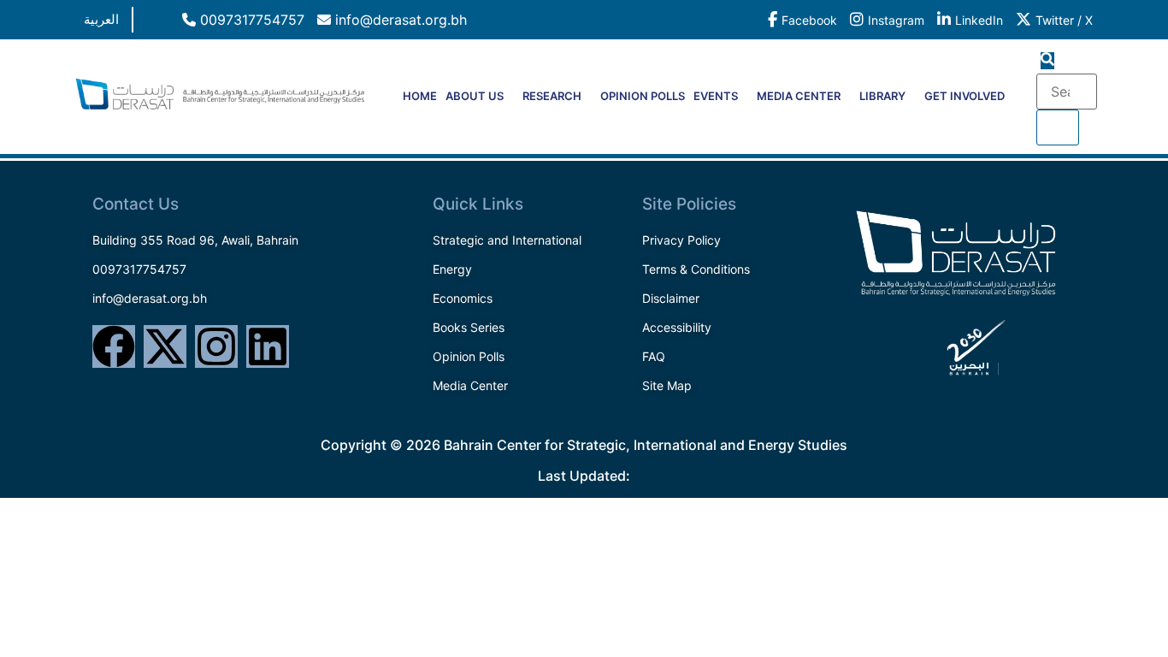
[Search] (1057, 127)
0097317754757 (250, 19)
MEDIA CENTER (799, 96)
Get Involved (964, 96)
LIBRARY (882, 96)
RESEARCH (551, 96)
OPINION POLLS (642, 96)
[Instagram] (216, 346)
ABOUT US (474, 96)
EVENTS (715, 96)
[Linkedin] (267, 346)
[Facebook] (113, 346)
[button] (1047, 60)
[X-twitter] (165, 346)
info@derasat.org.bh (399, 19)
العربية (101, 19)
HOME (420, 96)
